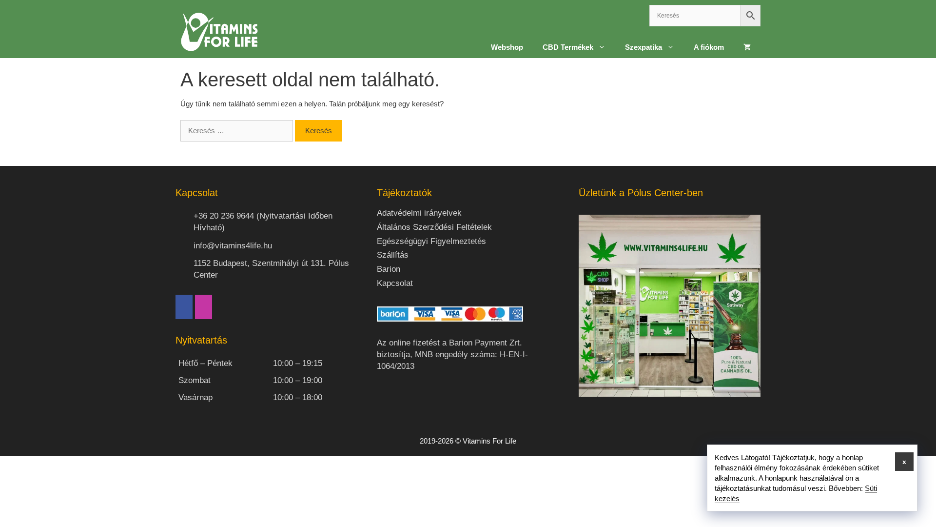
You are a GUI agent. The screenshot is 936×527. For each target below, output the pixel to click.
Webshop (507, 47)
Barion (388, 269)
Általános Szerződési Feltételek (434, 227)
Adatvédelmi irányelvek (419, 213)
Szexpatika (643, 47)
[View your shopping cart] (747, 47)
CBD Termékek (568, 47)
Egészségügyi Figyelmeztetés (431, 241)
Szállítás (393, 255)
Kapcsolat (395, 283)
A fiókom (709, 47)
